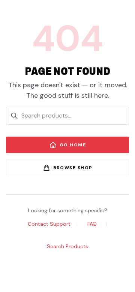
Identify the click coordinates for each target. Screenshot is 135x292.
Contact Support (49, 223)
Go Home (73, 145)
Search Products (67, 246)
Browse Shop (73, 168)
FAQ (92, 223)
